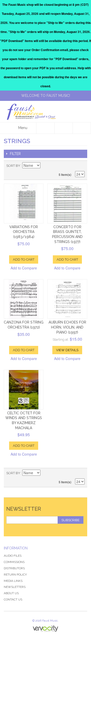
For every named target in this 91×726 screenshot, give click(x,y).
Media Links (13, 581)
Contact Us (13, 599)
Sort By (13, 166)
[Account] (64, 128)
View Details (67, 350)
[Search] (45, 128)
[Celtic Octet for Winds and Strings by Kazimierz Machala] (23, 389)
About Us (11, 593)
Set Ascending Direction (45, 166)
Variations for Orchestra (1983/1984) (23, 232)
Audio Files (12, 555)
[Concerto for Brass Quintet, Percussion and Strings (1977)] (67, 203)
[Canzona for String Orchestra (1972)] (23, 299)
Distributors (14, 568)
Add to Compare (24, 267)
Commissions (14, 562)
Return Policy (15, 574)
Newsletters (15, 587)
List (81, 166)
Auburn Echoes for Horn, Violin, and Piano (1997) (67, 327)
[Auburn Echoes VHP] (67, 299)
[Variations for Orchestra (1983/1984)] (23, 203)
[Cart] (82, 128)
